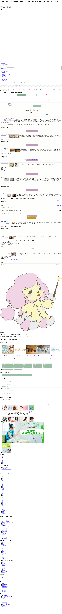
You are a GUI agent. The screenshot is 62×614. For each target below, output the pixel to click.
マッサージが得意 (4, 528)
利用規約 (3, 585)
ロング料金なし (4, 556)
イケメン (3, 569)
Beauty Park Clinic (4, 602)
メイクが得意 (4, 532)
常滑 (2, 495)
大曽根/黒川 (4, 513)
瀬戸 (2, 487)
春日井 (3, 486)
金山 (2, 508)
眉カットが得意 (4, 530)
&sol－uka (2, 236)
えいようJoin (4, 606)
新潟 (2, 460)
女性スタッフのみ (4, 563)
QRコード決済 (4, 558)
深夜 (2, 549)
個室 (2, 543)
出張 (2, 546)
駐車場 (3, 551)
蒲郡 (2, 505)
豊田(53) (4, 364)
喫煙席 (3, 544)
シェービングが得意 (5, 529)
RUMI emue (3, 194)
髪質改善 (3, 572)
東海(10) (4, 367)
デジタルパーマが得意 (5, 521)
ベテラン (3, 565)
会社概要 (3, 583)
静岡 (2, 457)
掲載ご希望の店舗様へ (5, 64)
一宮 (2, 475)
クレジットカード (4, 553)
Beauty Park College (5, 603)
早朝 (2, 548)
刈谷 (2, 576)
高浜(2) (44, 367)
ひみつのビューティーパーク (6, 604)
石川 (2, 462)
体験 (2, 554)
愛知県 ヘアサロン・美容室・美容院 (10, 82)
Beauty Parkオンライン (5, 598)
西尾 (2, 500)
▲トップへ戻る (50, 404)
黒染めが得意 (4, 524)
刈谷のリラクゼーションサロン (6, 402)
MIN (1, 118)
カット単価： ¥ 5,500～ (14, 259)
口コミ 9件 (59, 200)
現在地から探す (3, 68)
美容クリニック (4, 471)
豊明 (2, 491)
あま (2, 479)
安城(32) (24, 364)
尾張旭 (3, 488)
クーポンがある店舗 (43, 94)
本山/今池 (3, 510)
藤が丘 (3, 512)
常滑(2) (4, 369)
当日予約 (3, 557)
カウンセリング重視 (5, 564)
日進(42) (14, 364)
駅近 (2, 550)
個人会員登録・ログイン (5, 590)
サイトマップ (4, 591)
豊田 (2, 502)
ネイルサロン (4, 468)
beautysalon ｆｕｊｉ (4, 103)
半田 (2, 496)
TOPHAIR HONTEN (4, 135)
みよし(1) (14, 369)
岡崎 (2, 503)
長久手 (3, 489)
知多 (2, 494)
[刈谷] (15, 358)
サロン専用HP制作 (5, 595)
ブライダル (3, 534)
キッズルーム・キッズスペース (6, 545)
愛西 (2, 480)
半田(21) (44, 364)
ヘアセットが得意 (4, 531)
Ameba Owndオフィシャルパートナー (7, 596)
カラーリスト (4, 570)
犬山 (2, 484)
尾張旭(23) (34, 364)
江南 (2, 476)
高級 (2, 542)
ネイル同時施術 (4, 533)
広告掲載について (4, 63)
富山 (2, 461)
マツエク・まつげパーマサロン (6, 469)
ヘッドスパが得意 (4, 537)
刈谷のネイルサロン (5, 400)
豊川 (2, 504)
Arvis (2, 178)
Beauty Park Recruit (4, 605)
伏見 (2, 514)
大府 (2, 492)
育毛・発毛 (3, 568)
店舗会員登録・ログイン (5, 589)
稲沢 (2, 478)
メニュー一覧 (59, 205)
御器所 (3, 511)
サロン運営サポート (5, 597)
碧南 (2, 501)
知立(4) (34, 367)
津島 (2, 481)
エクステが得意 (4, 520)
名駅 (2, 509)
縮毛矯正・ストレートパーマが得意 (7, 522)
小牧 (2, 485)
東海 (2, 493)
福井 (2, 463)
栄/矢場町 (3, 483)
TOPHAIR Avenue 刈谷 (4, 149)
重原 (2, 577)
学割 (2, 562)
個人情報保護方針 (4, 584)
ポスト (54, 61)
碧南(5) (24, 367)
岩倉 (2, 477)
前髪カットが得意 (4, 523)
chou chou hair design (4, 163)
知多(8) (14, 367)
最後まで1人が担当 (5, 571)
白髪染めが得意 (4, 525)
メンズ (3, 552)
